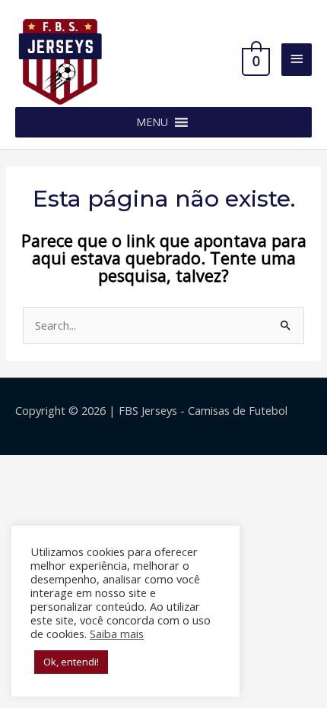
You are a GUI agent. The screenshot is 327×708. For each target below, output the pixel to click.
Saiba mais (117, 633)
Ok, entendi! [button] (71, 661)
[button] (152, 122)
